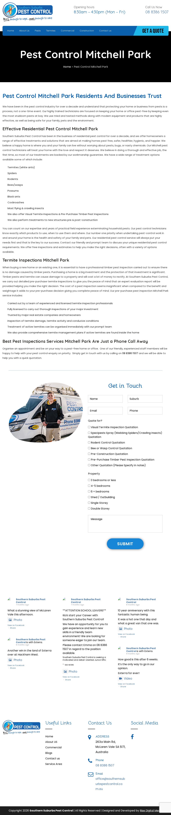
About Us (24, 30)
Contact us (105, 30)
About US (51, 742)
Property (94, 474)
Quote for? (95, 421)
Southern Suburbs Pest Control (30, 601)
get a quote (153, 31)
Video (128, 679)
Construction (87, 30)
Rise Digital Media (151, 810)
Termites (50, 30)
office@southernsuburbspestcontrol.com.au (110, 784)
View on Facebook (16, 625)
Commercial (67, 30)
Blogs (48, 753)
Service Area (53, 764)
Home (10, 30)
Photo (18, 620)
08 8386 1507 (156, 11)
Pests (38, 30)
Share (13, 628)
